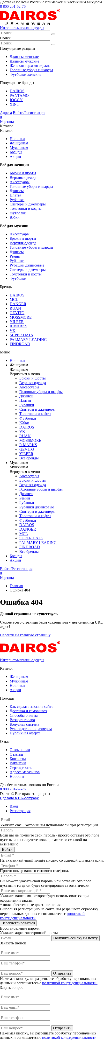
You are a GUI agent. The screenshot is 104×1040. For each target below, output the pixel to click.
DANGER (18, 304)
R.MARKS (18, 326)
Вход (14, 806)
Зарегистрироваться (18, 923)
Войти (7, 849)
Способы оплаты (24, 715)
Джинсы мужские (24, 61)
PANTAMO (19, 95)
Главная (16, 586)
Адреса (6, 113)
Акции (15, 157)
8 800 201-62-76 (13, 6)
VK (12, 331)
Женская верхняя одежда (30, 65)
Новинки (17, 139)
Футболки (18, 213)
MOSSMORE (21, 317)
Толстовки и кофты (26, 208)
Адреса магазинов (25, 772)
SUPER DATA (21, 335)
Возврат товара (22, 720)
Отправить (62, 973)
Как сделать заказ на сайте (31, 706)
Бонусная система (24, 724)
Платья (15, 195)
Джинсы (17, 191)
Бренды (16, 152)
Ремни (15, 256)
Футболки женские (25, 74)
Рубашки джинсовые (27, 265)
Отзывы (16, 754)
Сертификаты (21, 768)
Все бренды (29, 458)
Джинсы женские (24, 57)
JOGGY (16, 100)
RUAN (15, 308)
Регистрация (20, 811)
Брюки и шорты (23, 173)
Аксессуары (20, 182)
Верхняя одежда (23, 178)
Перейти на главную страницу (25, 635)
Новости (17, 776)
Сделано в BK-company (19, 798)
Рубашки (17, 200)
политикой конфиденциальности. (69, 983)
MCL (14, 299)
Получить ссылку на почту (75, 938)
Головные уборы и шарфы (31, 70)
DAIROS (17, 91)
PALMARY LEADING (28, 339)
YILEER (17, 322)
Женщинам (19, 143)
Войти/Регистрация (29, 113)
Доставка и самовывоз (28, 711)
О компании (20, 750)
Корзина (7, 119)
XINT (14, 104)
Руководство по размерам (31, 729)
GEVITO (17, 313)
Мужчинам (19, 148)
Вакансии (18, 763)
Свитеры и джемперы (28, 204)
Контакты (18, 759)
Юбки (15, 217)
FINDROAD (20, 344)
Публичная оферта (25, 733)
